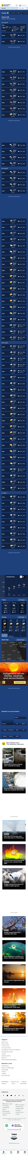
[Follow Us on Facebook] (3, 1096)
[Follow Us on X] (23, 1096)
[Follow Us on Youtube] (11, 1096)
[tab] (21, 577)
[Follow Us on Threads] (19, 1096)
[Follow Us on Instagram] (7, 1096)
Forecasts (21, 8)
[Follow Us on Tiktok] (15, 1096)
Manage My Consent (7, 1052)
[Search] (16, 5)
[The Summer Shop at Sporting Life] (23, 734)
